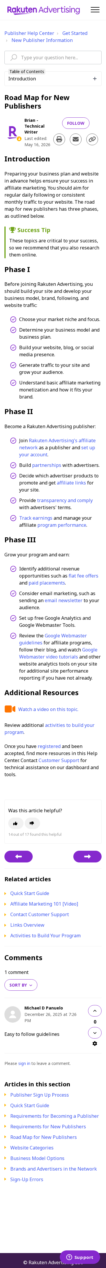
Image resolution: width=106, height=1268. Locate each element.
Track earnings (35, 518)
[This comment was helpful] (95, 1011)
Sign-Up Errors (26, 1179)
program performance (61, 525)
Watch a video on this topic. (48, 709)
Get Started (74, 33)
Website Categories (32, 1147)
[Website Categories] (87, 856)
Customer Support (59, 760)
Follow (76, 123)
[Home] (43, 10)
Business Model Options (37, 1158)
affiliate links (71, 482)
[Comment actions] (95, 1043)
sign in (24, 1063)
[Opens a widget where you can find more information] (79, 1257)
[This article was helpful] (16, 823)
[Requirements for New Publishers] (18, 856)
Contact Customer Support (39, 914)
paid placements (47, 583)
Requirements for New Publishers (48, 1126)
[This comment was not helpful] (95, 1033)
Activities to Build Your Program (45, 935)
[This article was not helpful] (32, 823)
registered (49, 746)
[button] (95, 9)
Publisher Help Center (29, 33)
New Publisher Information (42, 40)
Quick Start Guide (29, 1105)
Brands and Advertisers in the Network (53, 1169)
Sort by (18, 985)
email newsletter (63, 600)
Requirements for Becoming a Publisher (54, 1116)
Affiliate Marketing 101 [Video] (44, 904)
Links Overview (27, 925)
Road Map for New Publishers (43, 1137)
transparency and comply (65, 500)
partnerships (46, 465)
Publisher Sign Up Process (39, 1095)
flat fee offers (83, 576)
